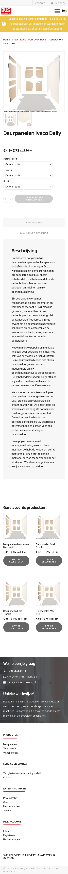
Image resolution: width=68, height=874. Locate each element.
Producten (10, 734)
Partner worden (11, 806)
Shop (15, 39)
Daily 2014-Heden (37, 39)
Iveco (23, 39)
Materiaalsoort (10, 159)
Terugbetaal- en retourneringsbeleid (22, 773)
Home (6, 39)
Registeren (9, 835)
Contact (7, 777)
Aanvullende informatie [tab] (34, 233)
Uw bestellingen (11, 839)
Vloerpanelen (10, 748)
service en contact (16, 763)
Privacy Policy (10, 798)
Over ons (8, 802)
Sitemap (7, 810)
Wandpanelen (10, 752)
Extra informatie (14, 788)
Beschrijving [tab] (34, 223)
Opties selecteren (16, 560)
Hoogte (6, 181)
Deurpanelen (10, 744)
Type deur (7, 170)
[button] (40, 3)
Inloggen (7, 831)
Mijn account (12, 821)
